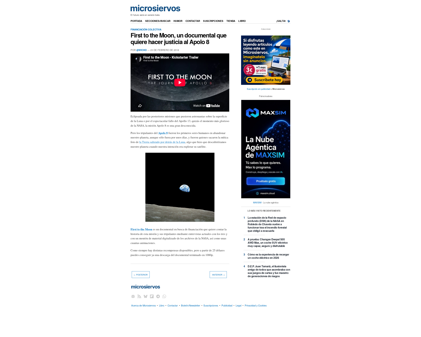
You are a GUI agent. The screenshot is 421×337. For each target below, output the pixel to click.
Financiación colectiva (146, 29)
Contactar (193, 21)
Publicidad (227, 305)
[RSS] (139, 296)
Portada (136, 21)
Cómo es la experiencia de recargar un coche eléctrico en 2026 (268, 256)
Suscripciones (213, 21)
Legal (238, 305)
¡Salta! (281, 21)
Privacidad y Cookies (256, 305)
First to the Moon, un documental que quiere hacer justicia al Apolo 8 (178, 38)
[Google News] (133, 296)
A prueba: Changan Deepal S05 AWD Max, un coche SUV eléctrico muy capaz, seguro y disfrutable (268, 242)
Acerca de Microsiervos (143, 305)
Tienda (230, 21)
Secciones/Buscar (158, 21)
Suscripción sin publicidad (258, 88)
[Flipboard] (152, 296)
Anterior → (218, 274)
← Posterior (141, 274)
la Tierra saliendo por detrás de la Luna (162, 142)
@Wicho (141, 50)
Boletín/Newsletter (190, 305)
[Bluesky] (145, 296)
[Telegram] (158, 296)
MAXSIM (257, 202)
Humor (177, 21)
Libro (242, 21)
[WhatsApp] (164, 296)
